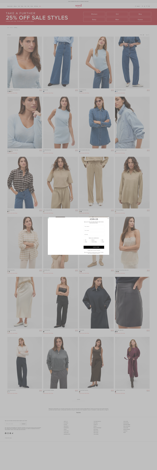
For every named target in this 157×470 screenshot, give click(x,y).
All (85, 240)
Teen (86, 241)
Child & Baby (94, 241)
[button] (108, 218)
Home (103, 241)
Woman (93, 240)
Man (102, 240)
